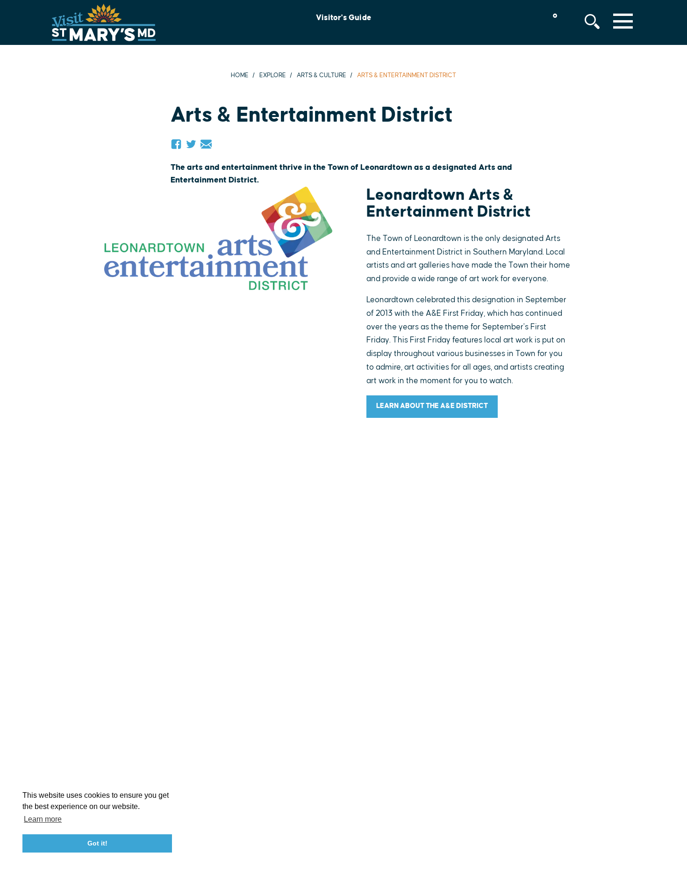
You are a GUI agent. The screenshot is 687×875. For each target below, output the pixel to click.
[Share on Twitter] (191, 144)
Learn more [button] (43, 819)
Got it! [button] (97, 843)
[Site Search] (592, 21)
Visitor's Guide (343, 18)
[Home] (104, 22)
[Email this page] (206, 144)
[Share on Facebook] (176, 144)
